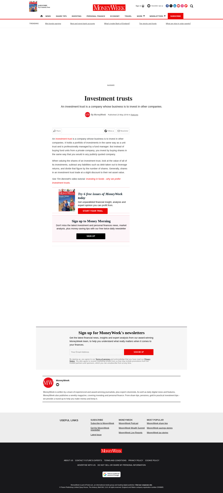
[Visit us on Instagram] (182, 5)
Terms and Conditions (115, 463)
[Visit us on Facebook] (167, 5)
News (48, 16)
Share (58, 131)
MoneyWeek (100, 114)
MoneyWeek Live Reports (130, 435)
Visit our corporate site (143, 487)
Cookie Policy (152, 463)
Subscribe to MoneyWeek (102, 426)
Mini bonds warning (53, 24)
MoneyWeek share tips (157, 426)
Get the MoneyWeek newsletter (100, 431)
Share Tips (61, 16)
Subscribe (175, 16)
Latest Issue (96, 437)
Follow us (110, 131)
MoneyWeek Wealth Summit (132, 430)
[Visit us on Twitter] (171, 5)
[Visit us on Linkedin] (174, 5)
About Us (68, 463)
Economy (115, 16)
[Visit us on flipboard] (186, 5)
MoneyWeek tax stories (157, 435)
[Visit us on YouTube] (178, 5)
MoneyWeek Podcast (128, 426)
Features (134, 114)
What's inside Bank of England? (117, 24)
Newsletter (124, 131)
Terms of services (103, 359)
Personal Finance (96, 16)
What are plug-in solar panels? (178, 24)
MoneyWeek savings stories (160, 430)
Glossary (111, 85)
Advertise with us (86, 468)
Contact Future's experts (88, 463)
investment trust (64, 139)
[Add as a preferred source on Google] (111, 477)
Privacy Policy (135, 463)
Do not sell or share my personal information (122, 468)
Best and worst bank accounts (82, 24)
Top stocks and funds (148, 24)
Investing (76, 16)
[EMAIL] (58, 384)
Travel (128, 16)
